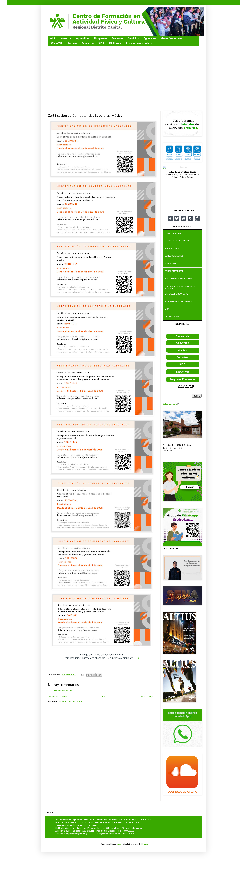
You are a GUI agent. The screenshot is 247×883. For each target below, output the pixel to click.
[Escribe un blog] (90, 675)
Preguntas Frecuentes (182, 379)
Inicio (104, 697)
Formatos (182, 357)
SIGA (182, 364)
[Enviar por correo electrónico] (87, 675)
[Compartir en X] (94, 675)
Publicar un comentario (62, 691)
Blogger (144, 844)
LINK (136, 657)
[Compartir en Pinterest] (100, 675)
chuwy (119, 844)
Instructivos (182, 371)
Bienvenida (182, 336)
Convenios (182, 342)
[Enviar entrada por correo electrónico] (82, 675)
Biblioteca (182, 350)
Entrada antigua (148, 697)
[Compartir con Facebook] (97, 675)
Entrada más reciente (58, 697)
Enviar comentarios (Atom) (70, 702)
